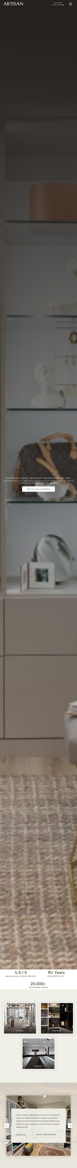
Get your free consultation (38, 489)
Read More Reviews (46, 1134)
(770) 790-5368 (58, 4)
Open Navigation (70, 4)
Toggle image (6, 1142)
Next (70, 1125)
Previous (6, 1125)
